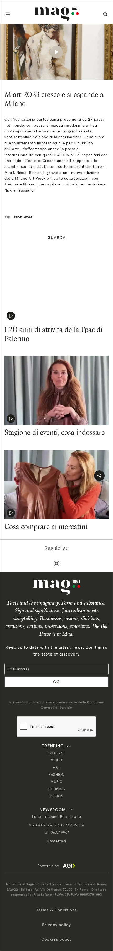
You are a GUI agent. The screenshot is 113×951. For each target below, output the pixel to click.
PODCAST (56, 753)
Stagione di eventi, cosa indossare (54, 432)
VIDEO (56, 760)
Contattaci (56, 841)
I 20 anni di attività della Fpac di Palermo (53, 334)
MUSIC (56, 781)
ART (56, 767)
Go (56, 682)
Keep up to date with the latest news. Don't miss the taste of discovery (56, 650)
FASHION (56, 774)
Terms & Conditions (56, 910)
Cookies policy (56, 939)
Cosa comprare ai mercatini (45, 526)
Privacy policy (56, 925)
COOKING (56, 789)
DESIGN (56, 796)
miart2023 (23, 216)
